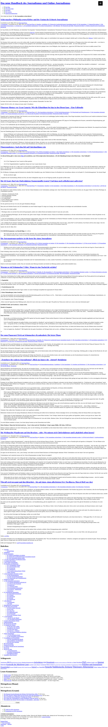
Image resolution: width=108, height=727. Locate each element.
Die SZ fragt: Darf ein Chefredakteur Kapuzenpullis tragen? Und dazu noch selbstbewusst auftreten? (42, 181)
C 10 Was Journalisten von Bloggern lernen (15, 559)
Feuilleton (88, 662)
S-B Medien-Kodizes (12, 653)
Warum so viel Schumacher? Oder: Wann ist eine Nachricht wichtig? (29, 267)
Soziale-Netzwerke (27, 667)
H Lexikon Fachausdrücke (45, 25)
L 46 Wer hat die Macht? (40, 273)
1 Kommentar (4, 24)
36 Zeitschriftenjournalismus (46, 364)
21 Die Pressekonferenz (13, 575)
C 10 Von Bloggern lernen (13, 635)
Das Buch (7, 10)
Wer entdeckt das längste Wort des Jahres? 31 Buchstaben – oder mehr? (21, 699)
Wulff (106, 667)
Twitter (95, 667)
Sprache (48, 667)
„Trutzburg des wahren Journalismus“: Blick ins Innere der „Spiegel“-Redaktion (33, 360)
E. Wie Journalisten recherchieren (44, 112)
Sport (38, 667)
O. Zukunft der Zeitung (9, 625)
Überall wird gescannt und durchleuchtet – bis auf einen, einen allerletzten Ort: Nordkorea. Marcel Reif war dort (47, 482)
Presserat (11, 667)
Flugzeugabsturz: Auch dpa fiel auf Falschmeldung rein (23, 147)
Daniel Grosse (7, 675)
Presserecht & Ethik (79, 25)
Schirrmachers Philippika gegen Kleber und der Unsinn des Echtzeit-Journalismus (34, 20)
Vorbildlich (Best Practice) (10, 655)
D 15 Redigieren (11, 569)
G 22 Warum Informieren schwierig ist (14, 113)
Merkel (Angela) (50, 664)
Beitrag (90, 38)
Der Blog (7, 7)
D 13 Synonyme (11, 568)
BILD (9, 662)
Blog (22, 156)
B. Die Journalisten (81, 24)
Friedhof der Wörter (9, 579)
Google (96, 662)
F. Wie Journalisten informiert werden (79, 272)
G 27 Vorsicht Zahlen (12, 586)
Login (2, 725)
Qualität (16, 667)
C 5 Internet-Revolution (93, 24)
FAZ (84, 662)
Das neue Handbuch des (35, 3)
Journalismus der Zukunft (13, 628)
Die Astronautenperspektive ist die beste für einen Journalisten (26, 238)
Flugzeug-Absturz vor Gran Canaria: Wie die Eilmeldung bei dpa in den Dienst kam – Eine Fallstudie (42, 107)
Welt (103, 667)
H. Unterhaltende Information (11, 592)
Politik (80, 664)
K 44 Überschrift (11, 613)
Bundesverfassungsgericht (27, 662)
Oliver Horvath (7, 680)
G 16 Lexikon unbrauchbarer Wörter (16, 571)
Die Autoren (8, 12)
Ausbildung (44, 24)
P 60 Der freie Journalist (13, 642)
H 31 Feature (10, 595)
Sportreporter (7, 676)
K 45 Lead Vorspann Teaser (14, 615)
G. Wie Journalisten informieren (16, 244)
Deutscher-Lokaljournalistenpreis (61, 662)
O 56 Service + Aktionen (13, 630)
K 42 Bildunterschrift (12, 612)
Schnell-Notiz (10, 551)
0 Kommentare (4, 151)
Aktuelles (38, 24)
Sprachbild (42, 667)
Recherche (3, 27)
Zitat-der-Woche (4, 668)
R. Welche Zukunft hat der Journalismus (95, 25)
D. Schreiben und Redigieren (78, 364)
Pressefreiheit (5, 667)
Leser (27, 664)
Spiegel (34, 667)
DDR (44, 662)
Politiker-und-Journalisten (92, 664)
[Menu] (100, 3)
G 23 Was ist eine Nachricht (32, 113)
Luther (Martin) (37, 664)
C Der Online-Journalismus (62, 151)
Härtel (5, 679)
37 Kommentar (40, 185)
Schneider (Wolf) (21, 667)
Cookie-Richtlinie (46, 717)
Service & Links (8, 649)
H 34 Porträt (10, 598)
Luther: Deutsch (11, 572)
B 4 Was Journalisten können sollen (16, 558)
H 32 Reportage (80, 486)
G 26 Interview (18, 25)
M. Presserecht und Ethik (67, 25)
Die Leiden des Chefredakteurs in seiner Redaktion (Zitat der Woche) (21, 698)
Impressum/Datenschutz (11, 13)
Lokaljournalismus (99, 437)
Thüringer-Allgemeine (83, 667)
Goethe (92, 662)
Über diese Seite (9, 8)
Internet (101, 662)
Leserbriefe (31, 664)
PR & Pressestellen (64, 273)
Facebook (79, 662)
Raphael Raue (4, 721)
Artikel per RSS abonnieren (12, 709)
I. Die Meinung (56, 25)
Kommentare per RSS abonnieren (13, 711)
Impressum (3, 724)
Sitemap (9, 724)
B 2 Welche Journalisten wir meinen (46, 151)
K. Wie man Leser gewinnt (10, 606)
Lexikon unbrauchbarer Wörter (11, 620)
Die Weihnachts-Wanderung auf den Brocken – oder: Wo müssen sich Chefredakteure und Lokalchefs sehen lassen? (47, 433)
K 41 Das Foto (95, 185)
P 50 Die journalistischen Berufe (15, 639)
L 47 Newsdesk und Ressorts (14, 619)
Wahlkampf (99, 667)
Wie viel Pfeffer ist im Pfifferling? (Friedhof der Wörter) (18, 697)
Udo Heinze (7, 677)
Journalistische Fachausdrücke (11, 605)
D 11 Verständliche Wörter (13, 565)
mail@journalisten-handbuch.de (25, 543)
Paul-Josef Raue (23, 23)
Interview (32, 32)
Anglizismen (4, 662)
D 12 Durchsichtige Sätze (13, 566)
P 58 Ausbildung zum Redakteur (15, 640)
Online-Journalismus (9, 633)
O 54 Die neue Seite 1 (12, 629)
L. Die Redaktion (8, 616)
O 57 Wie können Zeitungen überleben (16, 632)
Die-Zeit (69, 662)
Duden (74, 662)
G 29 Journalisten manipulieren (30, 25)
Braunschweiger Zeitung (16, 662)
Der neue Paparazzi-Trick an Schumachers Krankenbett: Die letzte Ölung (31, 335)
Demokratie (50, 662)
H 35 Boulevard (11, 599)
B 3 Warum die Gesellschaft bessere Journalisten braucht (62, 24)
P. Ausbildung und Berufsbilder (11, 638)
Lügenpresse (10, 591)
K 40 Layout (10, 609)
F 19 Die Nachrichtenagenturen (61, 112)
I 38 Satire (9, 603)
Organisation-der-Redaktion (66, 664)
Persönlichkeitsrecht (75, 664)
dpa (72, 662)
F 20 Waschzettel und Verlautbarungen (79, 112)
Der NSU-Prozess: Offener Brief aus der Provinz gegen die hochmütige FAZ (23, 695)
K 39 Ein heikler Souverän (13, 608)
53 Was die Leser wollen (13, 626)
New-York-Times (57, 664)
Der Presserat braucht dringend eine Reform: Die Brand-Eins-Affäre (21, 694)
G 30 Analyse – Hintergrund (14, 589)
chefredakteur (38, 662)
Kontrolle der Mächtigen (15, 664)
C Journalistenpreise (12, 650)
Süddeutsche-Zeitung (62, 667)
